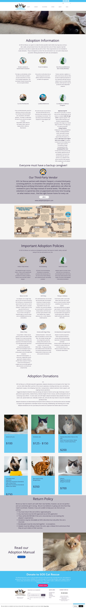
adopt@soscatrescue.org (25, 316)
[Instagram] (65, 1)
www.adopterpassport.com (44, 200)
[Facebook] (63, 1)
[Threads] (68, 1)
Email (29, 592)
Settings (75, 606)
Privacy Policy (46, 606)
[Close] (84, 606)
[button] (29, 7)
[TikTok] (67, 1)
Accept (81, 606)
